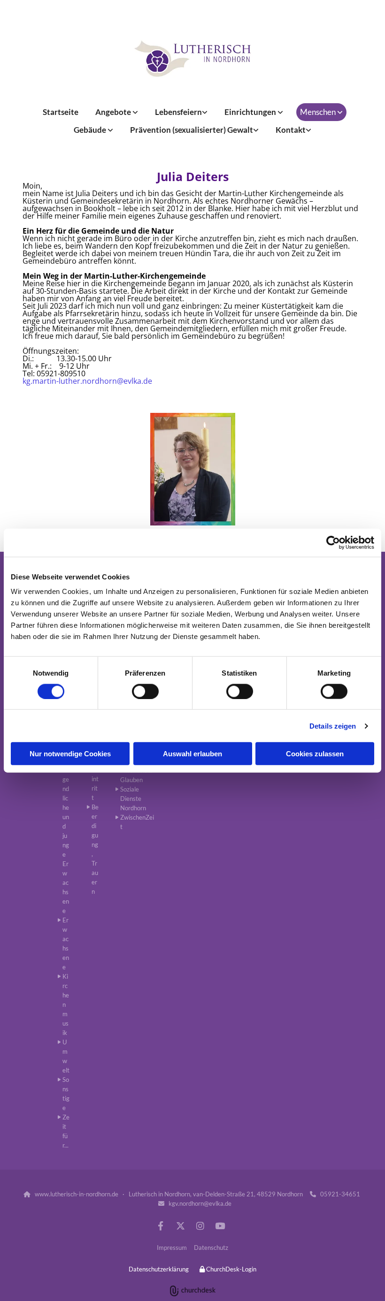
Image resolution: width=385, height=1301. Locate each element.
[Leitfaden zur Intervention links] (256, 130)
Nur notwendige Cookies (70, 754)
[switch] (145, 691)
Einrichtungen (250, 112)
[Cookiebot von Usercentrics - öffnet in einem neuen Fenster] (333, 542)
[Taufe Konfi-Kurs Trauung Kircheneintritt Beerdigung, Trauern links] (205, 112)
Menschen (318, 112)
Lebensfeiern (178, 112)
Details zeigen (332, 726)
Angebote (113, 112)
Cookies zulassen (315, 754)
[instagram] (200, 1225)
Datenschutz (211, 1247)
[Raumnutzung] (192, 58)
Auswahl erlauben (192, 754)
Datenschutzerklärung (159, 1269)
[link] (116, 112)
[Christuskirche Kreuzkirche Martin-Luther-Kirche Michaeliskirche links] (110, 130)
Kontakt (291, 130)
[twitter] (180, 1225)
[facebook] (161, 1225)
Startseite (60, 112)
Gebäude (91, 130)
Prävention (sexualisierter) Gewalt (191, 130)
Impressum (172, 1247)
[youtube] (220, 1225)
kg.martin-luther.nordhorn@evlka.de (87, 381)
